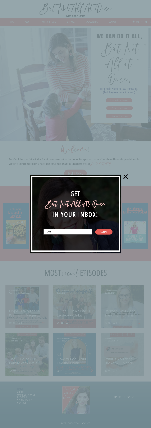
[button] (125, 176)
